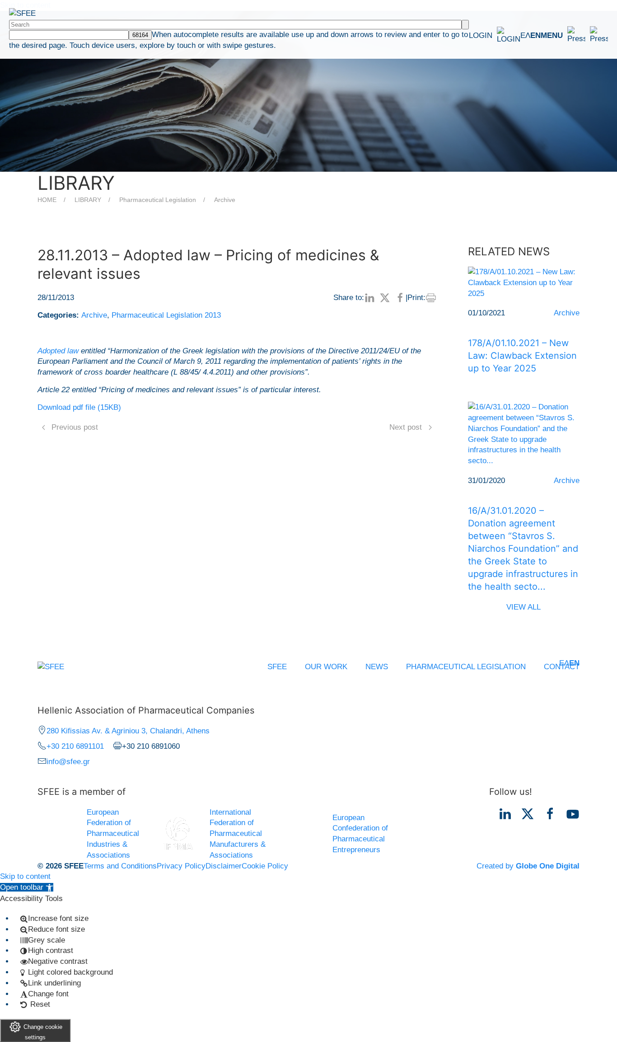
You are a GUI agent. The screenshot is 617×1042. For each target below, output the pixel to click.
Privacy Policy (181, 866)
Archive (224, 199)
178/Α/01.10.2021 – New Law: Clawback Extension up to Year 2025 (522, 356)
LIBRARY (88, 199)
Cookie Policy (265, 866)
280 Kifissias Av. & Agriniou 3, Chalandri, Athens (128, 731)
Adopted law (58, 351)
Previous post (74, 427)
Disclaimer (224, 866)
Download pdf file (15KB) (79, 407)
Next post (405, 427)
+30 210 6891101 (75, 746)
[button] (574, 35)
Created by (528, 866)
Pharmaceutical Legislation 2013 (166, 315)
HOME (46, 199)
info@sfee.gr (68, 761)
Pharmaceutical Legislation (157, 199)
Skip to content (25, 876)
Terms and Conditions (120, 866)
